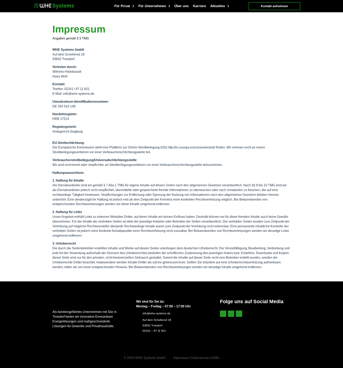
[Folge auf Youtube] (239, 314)
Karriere (199, 6)
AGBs (215, 357)
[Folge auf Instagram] (231, 314)
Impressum (181, 357)
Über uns (181, 6)
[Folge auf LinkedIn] (223, 314)
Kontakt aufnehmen (274, 6)
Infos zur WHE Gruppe (247, 330)
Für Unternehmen (152, 6)
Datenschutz (200, 357)
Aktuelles (217, 6)
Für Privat (122, 6)
